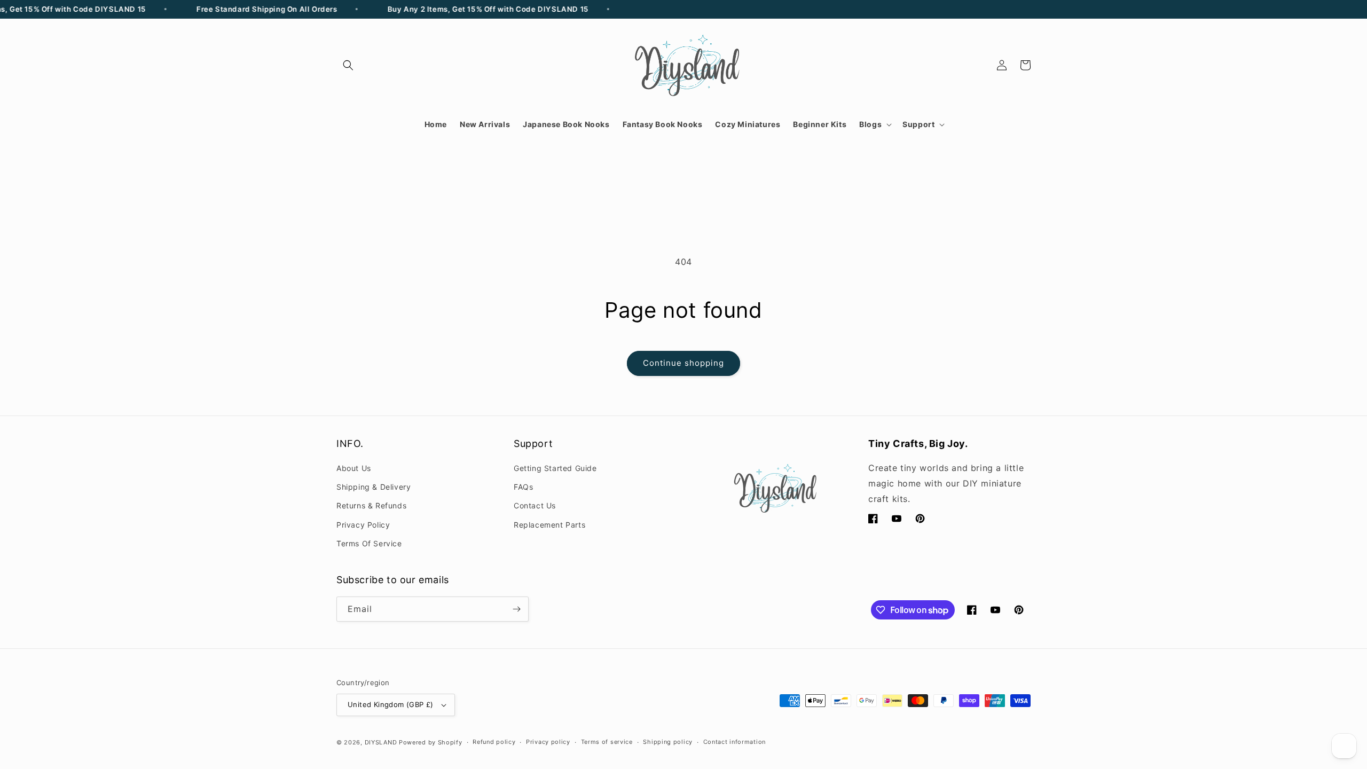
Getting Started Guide (555, 468)
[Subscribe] (516, 609)
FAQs (523, 486)
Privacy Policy (363, 524)
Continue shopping (683, 363)
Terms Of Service (369, 543)
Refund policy (494, 742)
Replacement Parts (549, 524)
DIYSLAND (381, 742)
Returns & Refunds (371, 505)
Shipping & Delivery (373, 486)
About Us (353, 468)
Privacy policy (548, 742)
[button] (348, 65)
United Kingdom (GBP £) (391, 704)
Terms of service (607, 742)
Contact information (734, 742)
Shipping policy (668, 742)
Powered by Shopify (430, 742)
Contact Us (535, 505)
